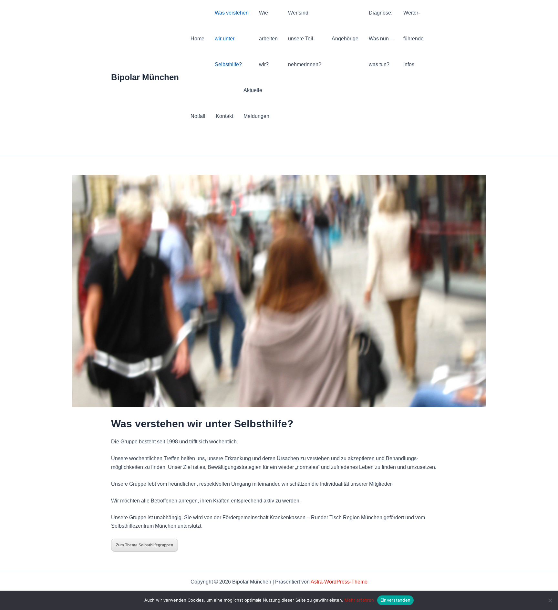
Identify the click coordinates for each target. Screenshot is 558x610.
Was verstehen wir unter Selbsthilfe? (232, 38)
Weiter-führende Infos (413, 38)
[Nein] (550, 600)
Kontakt (224, 116)
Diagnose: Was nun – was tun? (381, 38)
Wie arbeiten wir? (268, 38)
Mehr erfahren (359, 600)
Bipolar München (145, 77)
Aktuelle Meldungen (256, 103)
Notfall (198, 116)
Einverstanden (395, 600)
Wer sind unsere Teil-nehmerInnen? (304, 38)
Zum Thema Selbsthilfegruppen (144, 545)
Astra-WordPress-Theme (339, 581)
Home (197, 38)
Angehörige (345, 38)
